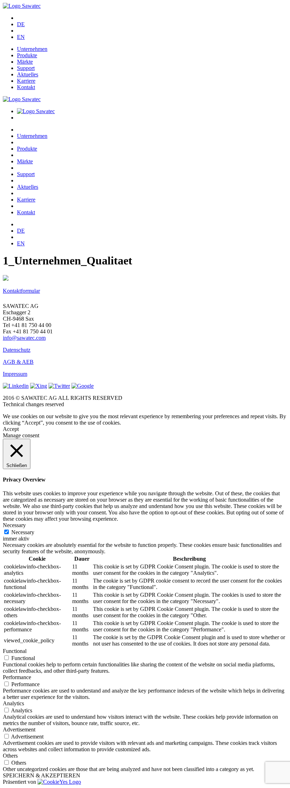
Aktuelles (27, 74)
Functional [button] (15, 651)
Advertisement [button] (19, 729)
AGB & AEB (18, 362)
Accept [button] (11, 429)
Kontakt (26, 87)
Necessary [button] (14, 525)
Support (26, 68)
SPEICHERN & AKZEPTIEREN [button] (41, 775)
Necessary (22, 532)
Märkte (25, 62)
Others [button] (10, 756)
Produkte (27, 55)
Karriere (26, 81)
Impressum (15, 374)
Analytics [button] (13, 703)
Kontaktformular (21, 291)
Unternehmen (32, 49)
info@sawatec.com (24, 338)
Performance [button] (17, 677)
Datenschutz (16, 350)
